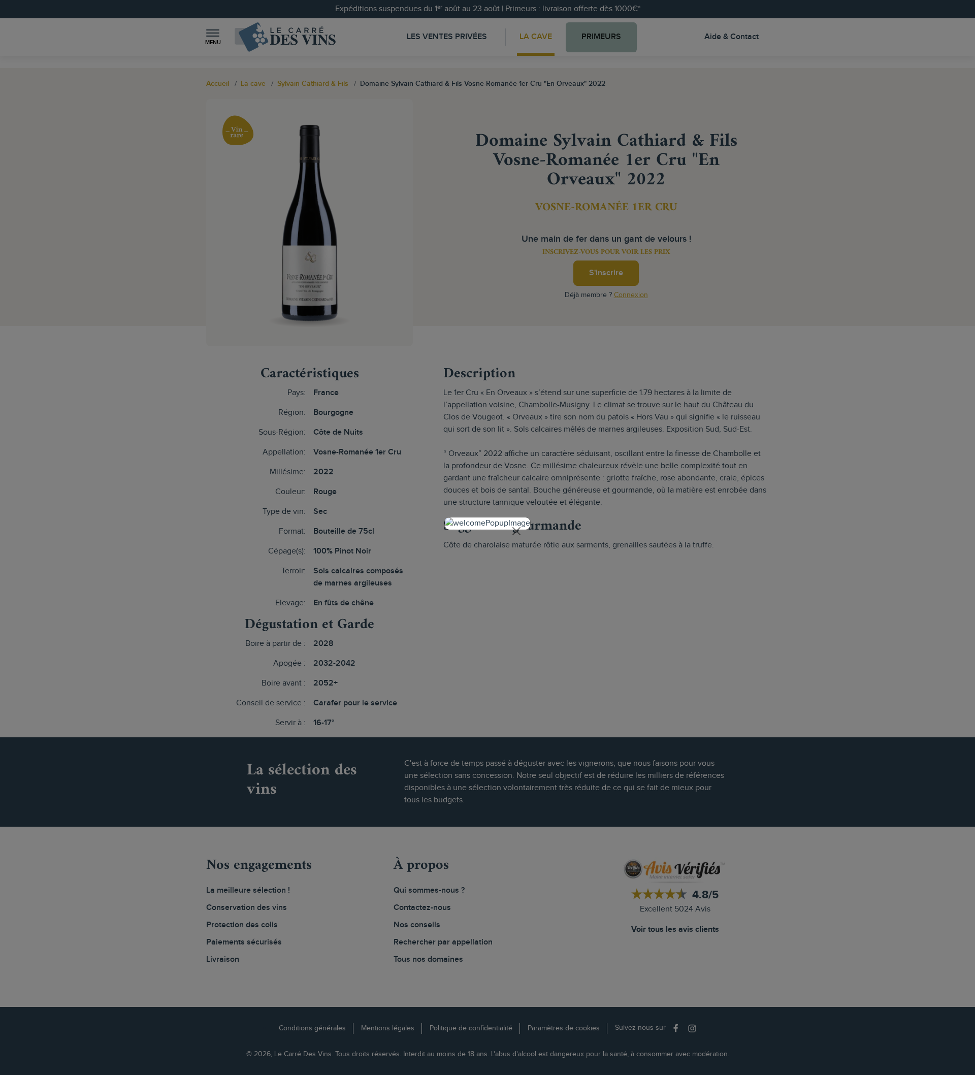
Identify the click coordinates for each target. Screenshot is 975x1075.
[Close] (516, 531)
